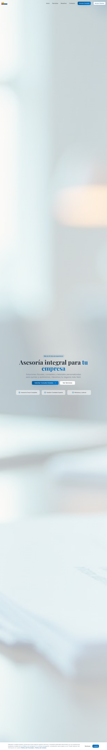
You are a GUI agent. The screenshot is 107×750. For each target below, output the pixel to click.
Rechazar (87, 746)
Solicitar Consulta (84, 3)
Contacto (72, 3)
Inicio (48, 3)
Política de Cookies (40, 748)
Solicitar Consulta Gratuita (44, 383)
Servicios (55, 3)
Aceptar (95, 746)
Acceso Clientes (99, 3)
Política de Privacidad (27, 748)
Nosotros (64, 3)
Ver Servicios (67, 383)
